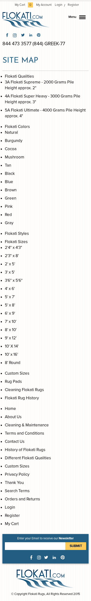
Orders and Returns (22, 499)
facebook (7, 35)
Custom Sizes (17, 466)
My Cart (23, 5)
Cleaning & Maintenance (27, 425)
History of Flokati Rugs (25, 449)
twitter (23, 35)
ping (38, 35)
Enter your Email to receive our (45, 538)
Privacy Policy (17, 474)
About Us (13, 416)
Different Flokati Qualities (28, 457)
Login (58, 5)
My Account (44, 5)
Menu (72, 17)
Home (10, 408)
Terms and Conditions (24, 433)
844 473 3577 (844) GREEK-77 (33, 44)
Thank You (14, 482)
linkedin (30, 35)
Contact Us (15, 441)
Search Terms (17, 490)
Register (73, 5)
